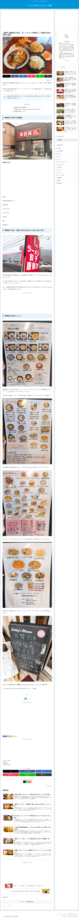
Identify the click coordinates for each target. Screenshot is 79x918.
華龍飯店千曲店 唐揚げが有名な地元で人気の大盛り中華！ (27, 109)
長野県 (15, 736)
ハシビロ (66, 41)
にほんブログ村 (6, 764)
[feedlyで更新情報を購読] (27, 782)
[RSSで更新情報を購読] (30, 782)
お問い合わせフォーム (72, 914)
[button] (48, 76)
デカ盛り (5, 736)
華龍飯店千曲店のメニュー (20, 111)
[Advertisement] (27, 21)
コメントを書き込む (27, 901)
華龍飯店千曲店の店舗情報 (20, 107)
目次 (25, 104)
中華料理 (10, 736)
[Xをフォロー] (24, 782)
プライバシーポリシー (63, 914)
